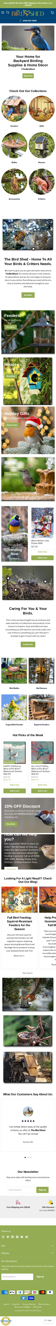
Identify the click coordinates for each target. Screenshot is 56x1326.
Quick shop (42, 552)
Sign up (42, 1190)
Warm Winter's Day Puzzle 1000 (40, 541)
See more (27, 973)
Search (6, 1304)
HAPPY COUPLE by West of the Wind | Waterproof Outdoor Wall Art (12, 770)
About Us (15, 1304)
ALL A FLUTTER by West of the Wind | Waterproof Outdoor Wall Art (40, 770)
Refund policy (44, 1304)
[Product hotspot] (15, 226)
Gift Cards (37, 1307)
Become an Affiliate (22, 1307)
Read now (18, 956)
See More (28, 295)
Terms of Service (29, 1304)
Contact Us (28, 644)
